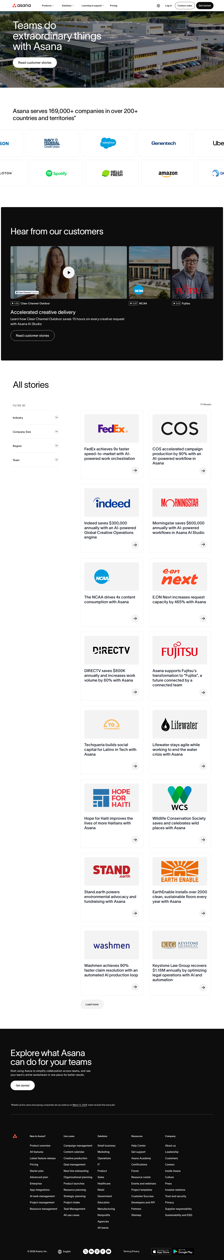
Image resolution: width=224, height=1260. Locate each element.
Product (102, 1170)
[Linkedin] (91, 1251)
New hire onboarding (76, 1170)
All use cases (71, 1215)
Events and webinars (143, 1183)
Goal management (74, 1164)
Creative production (75, 1158)
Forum (135, 1170)
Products (47, 5)
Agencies (103, 1221)
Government (105, 1196)
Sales (101, 1177)
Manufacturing (106, 1208)
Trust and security (175, 1196)
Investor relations (175, 1189)
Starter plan (37, 1170)
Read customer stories (34, 62)
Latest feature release (43, 1158)
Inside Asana (173, 1170)
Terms (126, 1251)
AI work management (42, 1196)
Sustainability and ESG (178, 1215)
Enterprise (36, 1183)
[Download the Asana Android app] (183, 1251)
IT (99, 1164)
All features (36, 1151)
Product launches (74, 1183)
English (67, 1251)
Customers (171, 1158)
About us (170, 1145)
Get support (138, 1151)
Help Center (138, 1145)
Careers (169, 1164)
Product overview (40, 1145)
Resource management (43, 1208)
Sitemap (136, 1215)
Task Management (74, 1208)
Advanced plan (39, 1177)
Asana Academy (141, 1158)
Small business (106, 1145)
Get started (205, 5)
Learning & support (92, 5)
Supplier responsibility (178, 1208)
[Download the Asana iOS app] (161, 1251)
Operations (104, 1158)
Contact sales (185, 5)
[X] (85, 1251)
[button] (68, 272)
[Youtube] (108, 1251)
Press (168, 1183)
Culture (169, 1177)
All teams (103, 1227)
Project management (42, 1202)
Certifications (139, 1164)
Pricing (113, 5)
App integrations (40, 1189)
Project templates (141, 1189)
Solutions (66, 5)
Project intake (72, 1202)
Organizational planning (78, 1177)
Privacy (169, 1202)
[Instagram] (97, 1251)
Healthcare (104, 1183)
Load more (92, 1004)
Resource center (141, 1177)
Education (104, 1202)
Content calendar (74, 1151)
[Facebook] (102, 1251)
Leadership (172, 1151)
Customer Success (142, 1196)
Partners (136, 1208)
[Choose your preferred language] (158, 5)
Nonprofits (104, 1215)
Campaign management (78, 1145)
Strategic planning (75, 1196)
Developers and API (143, 1202)
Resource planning (75, 1189)
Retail (101, 1189)
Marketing (104, 1151)
